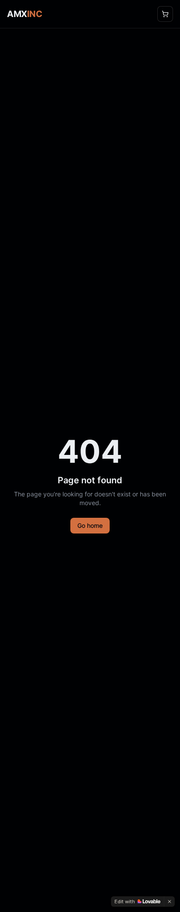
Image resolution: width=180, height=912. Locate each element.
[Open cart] (165, 14)
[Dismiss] (169, 901)
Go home (90, 525)
